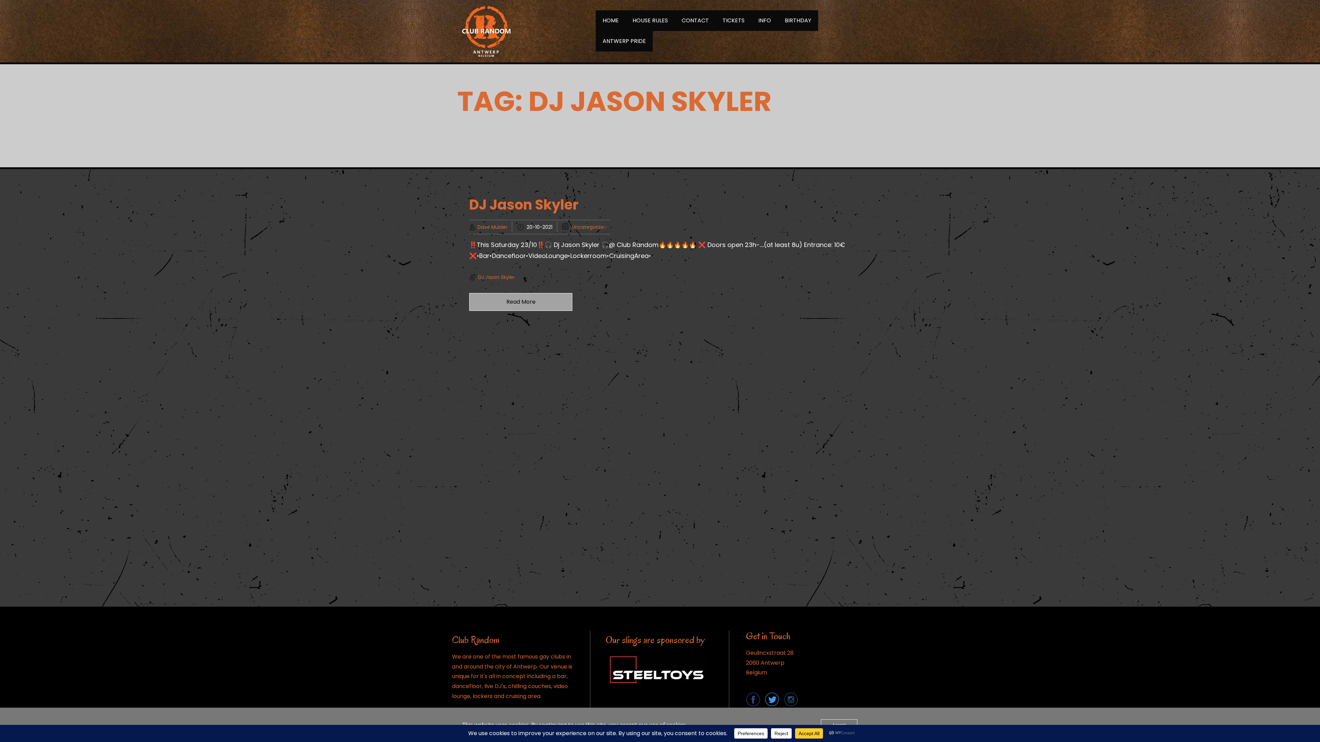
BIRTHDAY (798, 20)
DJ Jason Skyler (524, 204)
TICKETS (734, 20)
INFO (764, 20)
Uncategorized (589, 227)
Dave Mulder (492, 227)
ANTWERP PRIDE (624, 41)
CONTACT (695, 20)
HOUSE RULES (650, 20)
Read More (521, 302)
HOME (611, 20)
